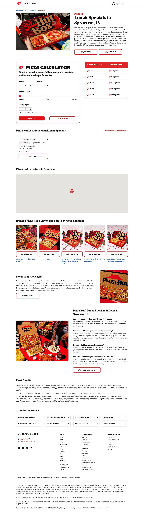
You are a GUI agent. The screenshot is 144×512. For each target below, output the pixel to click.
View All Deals (27, 296)
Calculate (32, 118)
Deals (26, 3)
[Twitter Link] (24, 448)
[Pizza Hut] (72, 191)
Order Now (62, 118)
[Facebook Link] (20, 448)
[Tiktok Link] (28, 448)
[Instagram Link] (32, 448)
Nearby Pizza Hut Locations (115, 131)
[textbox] (55, 285)
